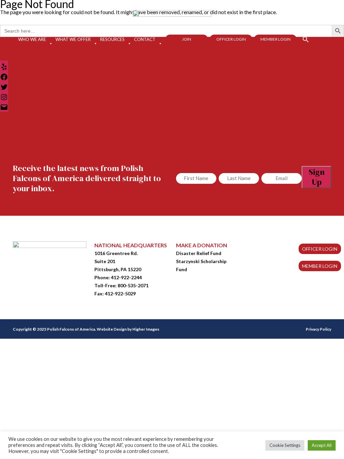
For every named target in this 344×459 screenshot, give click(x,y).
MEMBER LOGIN (319, 266)
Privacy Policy (318, 329)
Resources (112, 39)
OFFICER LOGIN (319, 249)
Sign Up (317, 176)
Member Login (275, 39)
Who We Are (32, 39)
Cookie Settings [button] (284, 445)
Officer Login (231, 39)
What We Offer (73, 39)
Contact (145, 39)
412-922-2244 (126, 277)
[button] (303, 39)
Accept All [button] (322, 445)
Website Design (112, 329)
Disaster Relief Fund (198, 253)
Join (186, 39)
